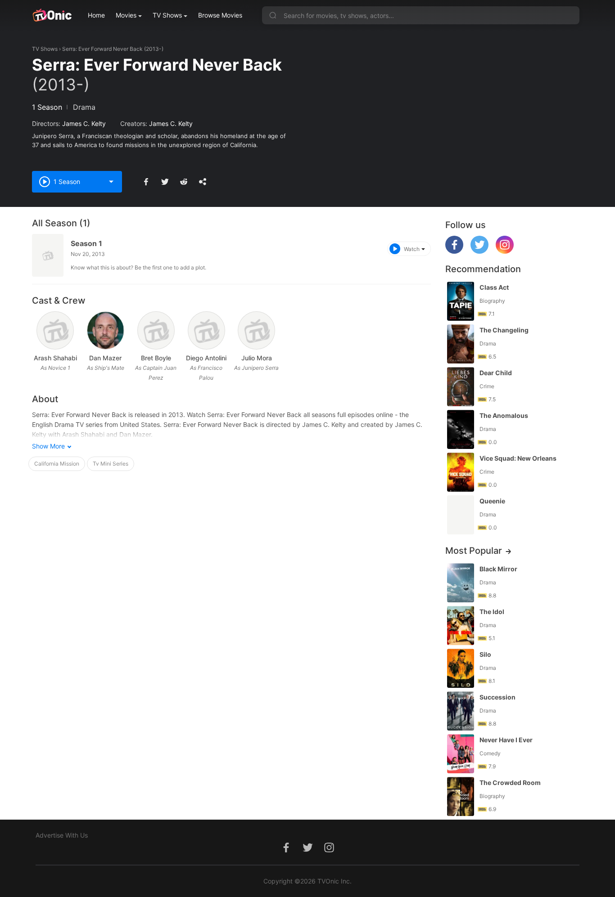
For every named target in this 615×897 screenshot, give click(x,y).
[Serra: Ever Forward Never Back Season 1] (47, 255)
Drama (84, 107)
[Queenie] (460, 514)
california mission (56, 463)
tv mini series (110, 463)
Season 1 (86, 243)
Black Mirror (498, 569)
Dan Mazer (105, 358)
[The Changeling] (460, 343)
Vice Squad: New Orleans (517, 458)
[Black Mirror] (460, 582)
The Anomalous (503, 415)
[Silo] (460, 668)
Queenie (492, 501)
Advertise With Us (62, 835)
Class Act (494, 287)
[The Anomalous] (460, 429)
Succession (497, 697)
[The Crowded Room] (460, 796)
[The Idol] (460, 625)
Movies (126, 15)
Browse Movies (220, 15)
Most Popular (473, 550)
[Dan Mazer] (105, 330)
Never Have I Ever (506, 740)
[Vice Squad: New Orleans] (460, 472)
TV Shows (167, 15)
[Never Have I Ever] (460, 753)
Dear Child (495, 373)
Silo (485, 654)
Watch (412, 249)
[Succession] (460, 711)
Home (96, 15)
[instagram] (505, 251)
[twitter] (479, 251)
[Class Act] (460, 301)
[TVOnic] (52, 15)
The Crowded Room (510, 782)
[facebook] (454, 251)
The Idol (491, 611)
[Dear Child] (460, 386)
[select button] (111, 182)
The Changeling (504, 330)
